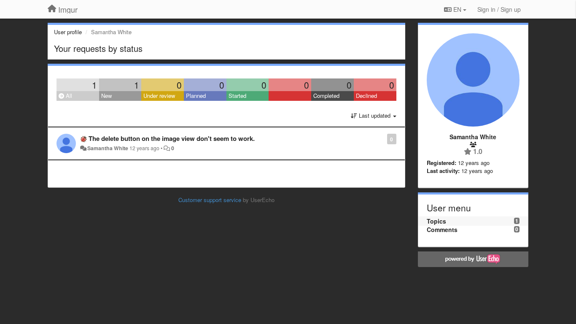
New (106, 96)
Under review (159, 96)
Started (237, 96)
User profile (68, 32)
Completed (326, 96)
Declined (366, 96)
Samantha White (107, 148)
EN (457, 9)
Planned (196, 96)
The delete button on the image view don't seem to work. (172, 138)
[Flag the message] (382, 139)
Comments (442, 229)
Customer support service (209, 200)
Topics (436, 221)
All (68, 96)
